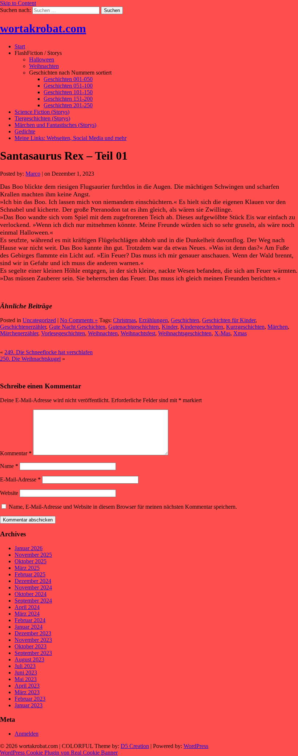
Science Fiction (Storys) (42, 112)
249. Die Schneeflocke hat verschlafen (48, 352)
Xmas (240, 333)
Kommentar (16, 453)
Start (20, 46)
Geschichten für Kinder (228, 320)
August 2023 (29, 659)
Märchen (277, 327)
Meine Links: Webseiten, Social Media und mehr (70, 138)
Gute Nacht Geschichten (77, 327)
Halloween (41, 59)
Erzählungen (153, 320)
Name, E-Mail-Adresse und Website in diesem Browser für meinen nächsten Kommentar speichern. (123, 507)
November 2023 (33, 640)
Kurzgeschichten (245, 327)
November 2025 (33, 555)
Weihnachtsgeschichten (185, 333)
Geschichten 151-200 (68, 99)
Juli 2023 (25, 666)
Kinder (169, 327)
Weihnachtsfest (138, 333)
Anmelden (27, 734)
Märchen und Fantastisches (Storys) (55, 125)
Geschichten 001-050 (68, 79)
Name (9, 466)
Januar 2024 (29, 627)
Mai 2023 (26, 679)
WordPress (196, 746)
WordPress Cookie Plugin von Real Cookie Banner (59, 752)
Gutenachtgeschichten (133, 327)
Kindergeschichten (201, 327)
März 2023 (27, 692)
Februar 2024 (30, 620)
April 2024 (27, 607)
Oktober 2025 (31, 561)
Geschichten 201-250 (68, 105)
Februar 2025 (30, 574)
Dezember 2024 (33, 581)
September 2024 (33, 600)
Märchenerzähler (19, 333)
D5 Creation (135, 746)
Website (9, 493)
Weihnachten (44, 66)
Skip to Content (18, 3)
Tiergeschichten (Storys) (42, 118)
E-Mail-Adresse (20, 479)
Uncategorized (39, 320)
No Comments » (79, 320)
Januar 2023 (29, 705)
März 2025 (27, 568)
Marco (32, 174)
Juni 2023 (26, 672)
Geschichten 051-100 (68, 86)
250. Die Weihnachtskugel (30, 359)
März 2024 (27, 614)
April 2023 (27, 686)
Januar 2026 (29, 548)
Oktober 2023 (31, 646)
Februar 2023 (30, 699)
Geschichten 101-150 (68, 92)
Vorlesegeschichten (63, 333)
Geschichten (185, 320)
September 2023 (33, 653)
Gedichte (25, 131)
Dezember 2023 (33, 633)
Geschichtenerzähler (23, 327)
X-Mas (222, 333)
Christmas (124, 320)
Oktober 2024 (31, 594)
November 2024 (33, 587)
